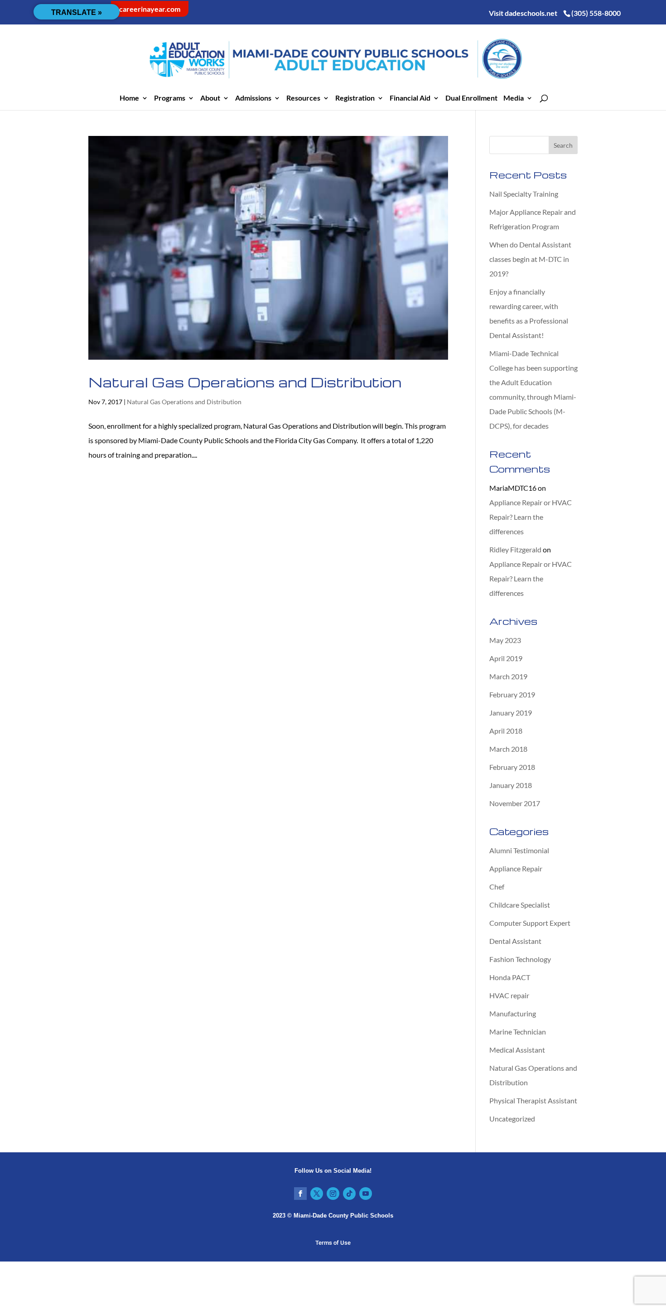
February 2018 (512, 767)
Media (513, 98)
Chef (496, 886)
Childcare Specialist (519, 904)
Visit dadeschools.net (523, 13)
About (210, 98)
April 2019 (505, 658)
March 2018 (508, 748)
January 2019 (510, 712)
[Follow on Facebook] (300, 1193)
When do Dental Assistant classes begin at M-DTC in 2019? (530, 259)
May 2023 (505, 640)
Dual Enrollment (471, 98)
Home (129, 98)
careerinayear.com (149, 9)
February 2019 (512, 694)
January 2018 (510, 785)
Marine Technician (517, 1031)
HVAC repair (509, 995)
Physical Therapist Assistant (533, 1100)
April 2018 (505, 730)
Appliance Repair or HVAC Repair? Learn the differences (530, 517)
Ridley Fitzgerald (515, 549)
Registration (355, 98)
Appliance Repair (515, 868)
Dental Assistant (515, 941)
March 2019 (508, 676)
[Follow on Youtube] (365, 1193)
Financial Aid (410, 98)
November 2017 (514, 803)
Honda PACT (509, 977)
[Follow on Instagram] (333, 1193)
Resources (303, 98)
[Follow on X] (316, 1193)
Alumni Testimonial (519, 850)
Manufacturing (512, 1013)
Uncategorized (512, 1118)
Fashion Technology (520, 959)
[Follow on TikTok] (349, 1193)
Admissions (253, 98)
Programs (169, 98)
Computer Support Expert (529, 922)
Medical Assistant (517, 1049)
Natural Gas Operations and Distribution (244, 382)
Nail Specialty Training (523, 193)
